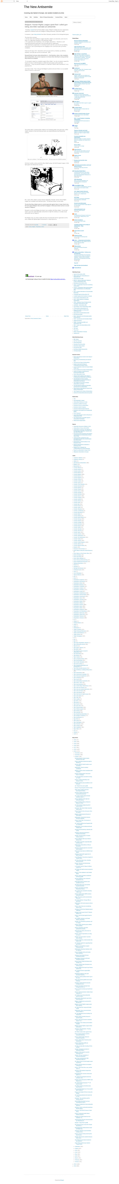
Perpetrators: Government (79, 596)
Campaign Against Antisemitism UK (81, 294)
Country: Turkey (77, 538)
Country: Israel (77, 502)
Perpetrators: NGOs (40, 226)
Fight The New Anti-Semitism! (81, 265)
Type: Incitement (77, 677)
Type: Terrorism (77, 723)
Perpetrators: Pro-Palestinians (80, 611)
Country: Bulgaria (78, 477)
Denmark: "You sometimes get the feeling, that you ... (82, 1099)
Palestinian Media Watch (79, 171)
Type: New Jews (77, 705)
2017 (75, 747)
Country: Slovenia (78, 530)
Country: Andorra (77, 469)
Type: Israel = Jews (78, 682)
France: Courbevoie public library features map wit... (82, 1114)
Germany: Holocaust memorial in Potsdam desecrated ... (82, 833)
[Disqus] (47, 252)
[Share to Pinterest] (56, 225)
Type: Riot (76, 719)
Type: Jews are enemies (79, 687)
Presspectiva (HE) (78, 347)
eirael (75, 214)
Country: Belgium (32, 226)
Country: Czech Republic (79, 484)
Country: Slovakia (78, 529)
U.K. (75, 730)
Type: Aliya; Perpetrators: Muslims (81, 642)
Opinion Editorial (77, 574)
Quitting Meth (76, 161)
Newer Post (27, 316)
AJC (75, 398)
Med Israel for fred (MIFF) (80, 63)
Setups (75, 621)
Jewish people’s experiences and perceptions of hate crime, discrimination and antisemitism (82, 439)
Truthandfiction (77, 267)
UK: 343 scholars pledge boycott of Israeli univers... (82, 805)
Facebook (76, 227)
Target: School (77, 634)
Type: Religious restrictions (80, 715)
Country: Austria (77, 471)
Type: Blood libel (77, 653)
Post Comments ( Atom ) (36, 318)
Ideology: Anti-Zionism (79, 568)
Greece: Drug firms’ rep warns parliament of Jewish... (81, 928)
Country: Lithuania (78, 509)
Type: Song (76, 720)
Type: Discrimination (78, 660)
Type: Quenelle (77, 712)
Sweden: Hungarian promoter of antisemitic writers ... (82, 1050)
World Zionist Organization (79, 420)
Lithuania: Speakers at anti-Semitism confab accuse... (83, 1131)
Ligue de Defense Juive (79, 46)
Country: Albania (77, 467)
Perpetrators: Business (79, 584)
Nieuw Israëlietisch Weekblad (81, 40)
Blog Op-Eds (76, 466)
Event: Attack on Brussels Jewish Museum (83, 550)
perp (75, 578)
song (75, 624)
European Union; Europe (79, 548)
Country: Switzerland (78, 535)
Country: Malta (77, 514)
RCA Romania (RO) (78, 314)
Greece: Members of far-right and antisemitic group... (82, 799)
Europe (75, 547)
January (77, 1161)
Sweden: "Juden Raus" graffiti (81, 1122)
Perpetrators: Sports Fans (79, 614)
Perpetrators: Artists (78, 583)
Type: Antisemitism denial (79, 644)
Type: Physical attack (78, 707)
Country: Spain (77, 532)
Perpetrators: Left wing (79, 599)
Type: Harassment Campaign (80, 674)
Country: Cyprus (77, 482)
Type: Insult (76, 679)
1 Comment (44, 224)
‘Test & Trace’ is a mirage (79, 145)
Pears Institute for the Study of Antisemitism (83, 369)
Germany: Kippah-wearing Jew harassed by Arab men (81, 793)
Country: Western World (79, 545)
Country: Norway (77, 519)
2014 (75, 1164)
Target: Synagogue (78, 636)
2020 (75, 741)
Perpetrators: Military (78, 602)
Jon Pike (76, 126)
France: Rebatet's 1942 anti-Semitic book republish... (83, 953)
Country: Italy (77, 504)
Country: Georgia (77, 492)
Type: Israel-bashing (78, 684)
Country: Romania (78, 524)
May (76, 1154)
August (76, 1148)
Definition (36, 17)
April (76, 1156)
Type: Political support (79, 709)
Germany (76, 566)
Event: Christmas (77, 555)
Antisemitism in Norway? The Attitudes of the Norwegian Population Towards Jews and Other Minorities (83, 431)
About (66, 17)
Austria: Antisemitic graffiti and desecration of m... (81, 1043)
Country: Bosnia (77, 476)
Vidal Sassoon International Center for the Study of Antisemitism (83, 389)
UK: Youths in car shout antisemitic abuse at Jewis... (82, 996)
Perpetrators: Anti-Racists (79, 581)
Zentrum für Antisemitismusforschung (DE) (83, 392)
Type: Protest (77, 710)
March (76, 1158)
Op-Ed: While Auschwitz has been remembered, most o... (82, 1102)
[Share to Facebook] (54, 225)
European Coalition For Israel (80, 403)
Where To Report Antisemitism (46, 17)
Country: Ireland (77, 500)
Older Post (66, 316)
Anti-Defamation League (79, 400)
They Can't (76, 330)
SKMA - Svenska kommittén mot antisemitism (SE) (81, 323)
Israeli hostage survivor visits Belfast (81, 114)
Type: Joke (76, 697)
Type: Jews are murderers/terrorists (81, 689)
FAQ (31, 17)
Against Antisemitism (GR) (79, 274)
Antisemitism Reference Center (80, 402)
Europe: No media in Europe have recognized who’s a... (82, 986)
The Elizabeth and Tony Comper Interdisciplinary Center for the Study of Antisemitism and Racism (82, 380)
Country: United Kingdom (79, 542)
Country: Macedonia (78, 512)
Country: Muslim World (79, 517)
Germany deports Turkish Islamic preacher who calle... (82, 759)
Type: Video (76, 728)
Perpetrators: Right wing (79, 612)
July (76, 1150)
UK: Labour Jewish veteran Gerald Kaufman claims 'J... (82, 796)
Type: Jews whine (78, 695)
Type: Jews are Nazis (78, 690)
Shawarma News (78, 235)
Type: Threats (77, 725)
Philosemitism (77, 246)
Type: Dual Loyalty (78, 663)
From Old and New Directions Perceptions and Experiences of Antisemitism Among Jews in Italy (83, 435)
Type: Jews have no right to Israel (81, 694)
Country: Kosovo (77, 505)
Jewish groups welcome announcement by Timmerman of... (83, 1120)
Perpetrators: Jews (78, 598)
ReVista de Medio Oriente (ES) (80, 349)
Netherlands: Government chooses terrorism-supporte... (82, 818)
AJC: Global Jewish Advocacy (81, 191)
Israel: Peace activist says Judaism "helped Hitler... (82, 1143)
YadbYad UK (76, 333)
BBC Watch (76, 101)
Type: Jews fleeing (78, 692)
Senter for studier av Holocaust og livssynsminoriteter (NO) (81, 372)
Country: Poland (77, 520)
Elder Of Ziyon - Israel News (80, 53)
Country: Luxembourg (78, 510)
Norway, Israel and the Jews (80, 160)
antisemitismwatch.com (79, 209)
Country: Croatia (77, 481)
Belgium (76, 464)
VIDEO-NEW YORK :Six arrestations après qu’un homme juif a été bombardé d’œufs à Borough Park (82, 49)
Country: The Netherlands (79, 537)
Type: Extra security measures (80, 668)
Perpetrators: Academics (79, 579)
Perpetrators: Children (79, 588)
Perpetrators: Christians (79, 589)
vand (75, 733)
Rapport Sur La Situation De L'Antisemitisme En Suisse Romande (82, 448)
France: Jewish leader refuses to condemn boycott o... (82, 1037)
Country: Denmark (78, 486)
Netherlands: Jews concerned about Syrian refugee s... (83, 1011)
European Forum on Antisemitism (81, 405)
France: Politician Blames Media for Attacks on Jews (82, 802)
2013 (75, 1166)
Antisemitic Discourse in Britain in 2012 (82, 426)
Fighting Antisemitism (78, 563)
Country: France (77, 491)
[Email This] (49, 225)
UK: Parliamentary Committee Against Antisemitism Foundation (82, 418)
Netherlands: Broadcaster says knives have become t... (83, 999)
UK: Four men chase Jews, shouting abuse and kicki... (83, 861)
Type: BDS (76, 649)
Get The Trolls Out (78, 341)
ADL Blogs (76, 197)
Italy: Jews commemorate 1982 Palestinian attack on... (81, 1059)
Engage (76, 125)
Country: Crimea (77, 479)
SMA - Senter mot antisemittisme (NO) (82, 325)
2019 (75, 743)
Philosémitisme (77, 149)
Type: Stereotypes (78, 722)
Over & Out (76, 156)
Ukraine (75, 732)
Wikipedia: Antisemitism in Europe (81, 451)
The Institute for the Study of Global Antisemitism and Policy (81, 383)
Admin (75, 461)
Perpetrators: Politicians (79, 609)
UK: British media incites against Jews (83, 1031)
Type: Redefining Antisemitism (80, 714)
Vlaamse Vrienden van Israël (80, 130)
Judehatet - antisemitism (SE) (80, 305)
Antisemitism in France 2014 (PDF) (81, 428)
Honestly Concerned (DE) (79, 344)
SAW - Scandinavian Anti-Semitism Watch (83, 318)
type (75, 641)
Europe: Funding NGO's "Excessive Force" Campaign (82, 774)
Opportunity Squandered (79, 89)
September (77, 1146)
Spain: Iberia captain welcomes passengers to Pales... (82, 790)
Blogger (62, 1180)
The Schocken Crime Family (79, 221)
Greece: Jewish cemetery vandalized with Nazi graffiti (83, 876)
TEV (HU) (76, 328)
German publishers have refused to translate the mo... (82, 879)
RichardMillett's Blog (79, 185)
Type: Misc (76, 700)
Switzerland (76, 627)
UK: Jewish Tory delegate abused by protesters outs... (83, 1077)
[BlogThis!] (51, 225)
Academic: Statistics (78, 457)
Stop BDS (76, 326)
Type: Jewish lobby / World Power (81, 685)
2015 (75, 751)
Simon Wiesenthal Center (79, 374)
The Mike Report (78, 88)
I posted (32, 29)
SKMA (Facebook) (78, 320)
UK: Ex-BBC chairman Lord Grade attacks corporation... (82, 919)
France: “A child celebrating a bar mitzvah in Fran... (82, 780)
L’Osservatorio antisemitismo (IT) (81, 308)
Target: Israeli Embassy (79, 632)
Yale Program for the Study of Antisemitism (83, 391)
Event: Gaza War (77, 556)
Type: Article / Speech (78, 647)
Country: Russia (77, 525)
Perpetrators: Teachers (79, 616)
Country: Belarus (77, 472)
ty (74, 637)
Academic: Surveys (78, 459)
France (75, 564)
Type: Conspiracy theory (79, 658)
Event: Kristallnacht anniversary (81, 561)
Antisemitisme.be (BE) (78, 278)
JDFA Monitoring (78, 179)
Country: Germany (78, 494)
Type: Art (76, 645)
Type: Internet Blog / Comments (81, 680)
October (77, 756)
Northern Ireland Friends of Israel (81, 113)
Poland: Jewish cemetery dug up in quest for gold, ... (82, 1017)
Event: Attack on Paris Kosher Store (81, 553)
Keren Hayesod (77, 413)
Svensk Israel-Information (80, 203)
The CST (76, 263)
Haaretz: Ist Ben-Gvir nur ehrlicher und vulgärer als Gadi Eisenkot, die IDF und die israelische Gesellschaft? (82, 76)
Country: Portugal (78, 522)
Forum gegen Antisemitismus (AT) (81, 297)
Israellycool (76, 68)
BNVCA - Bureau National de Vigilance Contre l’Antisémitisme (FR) (82, 281)
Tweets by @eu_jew (76, 34)
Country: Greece (77, 495)
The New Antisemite (38, 7)
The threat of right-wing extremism (81, 167)
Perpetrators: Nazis (78, 606)
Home (26, 17)
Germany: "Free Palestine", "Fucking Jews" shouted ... (83, 1029)
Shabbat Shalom (77, 622)
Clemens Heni (77, 74)
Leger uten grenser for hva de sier (81, 64)
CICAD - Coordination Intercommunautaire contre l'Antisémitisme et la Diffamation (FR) (83, 289)
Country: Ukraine (77, 540)
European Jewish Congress (80, 407)
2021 (75, 739)
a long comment (37, 34)
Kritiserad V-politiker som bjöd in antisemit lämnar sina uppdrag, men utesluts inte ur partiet (82, 140)
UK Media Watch (78, 107)
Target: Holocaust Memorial (80, 631)
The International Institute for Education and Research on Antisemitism (82, 386)
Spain (75, 626)
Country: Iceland (77, 499)
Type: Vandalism (77, 727)
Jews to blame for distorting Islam (80, 236)
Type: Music (76, 702)
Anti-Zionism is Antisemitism (80, 462)
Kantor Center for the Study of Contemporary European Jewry (80, 365)
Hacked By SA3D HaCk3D (79, 210)
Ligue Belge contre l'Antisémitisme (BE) (82, 306)
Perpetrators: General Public (80, 594)
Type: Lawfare (77, 699)
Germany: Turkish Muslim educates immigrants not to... (82, 983)
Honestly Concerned (79, 93)
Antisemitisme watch (79, 230)
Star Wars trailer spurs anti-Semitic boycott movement (82, 885)
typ (74, 639)
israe (75, 571)
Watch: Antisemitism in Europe (80, 331)
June (76, 1152)
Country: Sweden (78, 534)
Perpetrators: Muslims (78, 604)
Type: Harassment (78, 672)
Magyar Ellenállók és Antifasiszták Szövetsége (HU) (81, 310)
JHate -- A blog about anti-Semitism (82, 240)
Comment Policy (58, 17)
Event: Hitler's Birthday (79, 558)
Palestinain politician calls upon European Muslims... (82, 974)
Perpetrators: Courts (78, 591)
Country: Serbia (77, 527)
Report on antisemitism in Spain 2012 (82, 450)
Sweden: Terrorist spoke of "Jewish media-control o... (82, 836)
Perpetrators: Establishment (80, 593)
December (77, 752)
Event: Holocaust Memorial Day (81, 559)
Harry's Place (77, 144)
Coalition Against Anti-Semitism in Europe (83, 296)
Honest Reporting (77, 342)
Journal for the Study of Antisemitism (82, 362)
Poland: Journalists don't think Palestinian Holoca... (81, 888)
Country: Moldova (78, 515)
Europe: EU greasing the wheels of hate (83, 787)
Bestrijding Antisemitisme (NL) (80, 283)
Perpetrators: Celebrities (79, 586)
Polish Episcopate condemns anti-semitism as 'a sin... (82, 882)
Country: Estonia (77, 487)
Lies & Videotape (77, 573)
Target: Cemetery (77, 629)
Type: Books (76, 655)
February (77, 1159)
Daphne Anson (77, 155)
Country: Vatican (77, 543)
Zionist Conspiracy (78, 219)
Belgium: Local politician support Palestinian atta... (82, 946)
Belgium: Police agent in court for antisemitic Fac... (82, 1053)
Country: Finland (77, 489)
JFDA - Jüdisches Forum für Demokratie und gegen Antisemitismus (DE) (82, 303)
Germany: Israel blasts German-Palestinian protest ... (82, 956)
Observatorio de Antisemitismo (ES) (81, 312)
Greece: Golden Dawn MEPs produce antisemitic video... (83, 894)
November (77, 754)
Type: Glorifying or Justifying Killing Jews (83, 669)
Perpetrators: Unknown (79, 617)
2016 (75, 749)
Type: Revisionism (78, 717)
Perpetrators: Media (78, 601)
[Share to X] (52, 225)
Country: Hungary (78, 497)
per (74, 576)
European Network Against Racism (81, 408)
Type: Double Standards (79, 662)
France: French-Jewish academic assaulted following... (82, 1034)
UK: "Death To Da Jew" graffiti (81, 785)
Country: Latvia (77, 507)
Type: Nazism (77, 704)
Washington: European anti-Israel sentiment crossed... (82, 959)
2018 (75, 745)
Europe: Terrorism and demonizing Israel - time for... (82, 864)
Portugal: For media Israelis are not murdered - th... (82, 1117)
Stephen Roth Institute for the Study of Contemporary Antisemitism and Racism (82, 376)
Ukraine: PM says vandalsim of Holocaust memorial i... (81, 1056)
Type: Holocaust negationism (80, 676)
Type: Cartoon (77, 657)
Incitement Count (77, 569)
